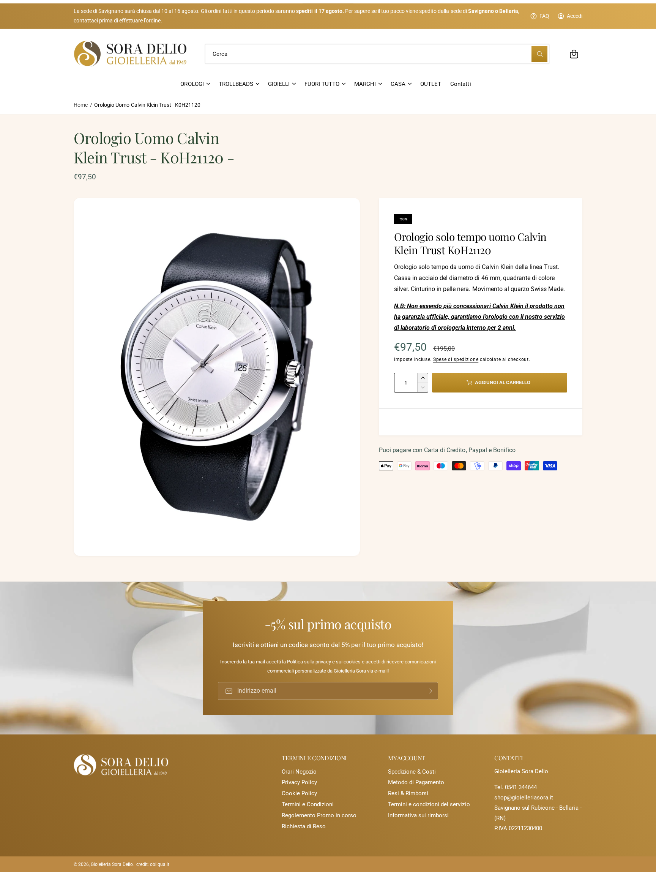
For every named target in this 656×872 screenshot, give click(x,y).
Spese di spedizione (455, 359)
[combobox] (377, 54)
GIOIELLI (279, 84)
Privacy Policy (299, 782)
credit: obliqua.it (152, 864)
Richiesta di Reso (304, 826)
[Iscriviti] (429, 691)
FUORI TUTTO (321, 84)
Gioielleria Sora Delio (521, 771)
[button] (574, 54)
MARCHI (365, 84)
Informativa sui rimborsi (418, 815)
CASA (398, 84)
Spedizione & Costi (412, 771)
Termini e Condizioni (308, 804)
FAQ (544, 16)
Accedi (574, 16)
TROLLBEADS (236, 84)
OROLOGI (191, 84)
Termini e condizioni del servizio (429, 804)
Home (81, 105)
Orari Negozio (299, 771)
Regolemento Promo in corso (319, 815)
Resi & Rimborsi (408, 793)
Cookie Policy (299, 793)
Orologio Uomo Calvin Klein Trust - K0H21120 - (148, 105)
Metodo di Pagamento (416, 782)
